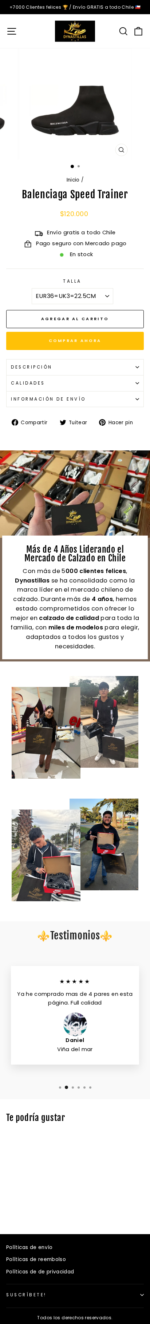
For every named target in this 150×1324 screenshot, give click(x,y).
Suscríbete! (26, 1295)
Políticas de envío (29, 1247)
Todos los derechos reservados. (74, 1318)
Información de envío (48, 399)
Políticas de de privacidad (40, 1271)
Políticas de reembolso (36, 1259)
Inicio (73, 179)
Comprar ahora (75, 340)
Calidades (28, 383)
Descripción (31, 367)
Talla (72, 281)
